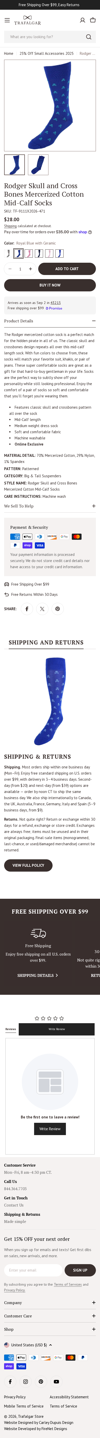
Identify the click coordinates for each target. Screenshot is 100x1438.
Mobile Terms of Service (24, 1406)
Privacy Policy (15, 1396)
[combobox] (50, 37)
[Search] (89, 37)
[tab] (46, 644)
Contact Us (14, 1205)
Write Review (57, 1029)
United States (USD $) (29, 1344)
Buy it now (50, 285)
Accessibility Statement (69, 1396)
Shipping (10, 226)
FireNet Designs (54, 1428)
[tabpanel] (50, 763)
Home (8, 53)
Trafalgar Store (31, 1416)
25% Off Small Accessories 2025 (46, 53)
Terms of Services (68, 1284)
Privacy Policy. (14, 1290)
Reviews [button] (10, 1029)
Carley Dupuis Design (56, 1422)
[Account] (82, 20)
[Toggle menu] (7, 20)
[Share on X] (42, 609)
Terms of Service (63, 1406)
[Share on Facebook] (27, 609)
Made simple (15, 1221)
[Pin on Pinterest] (58, 609)
